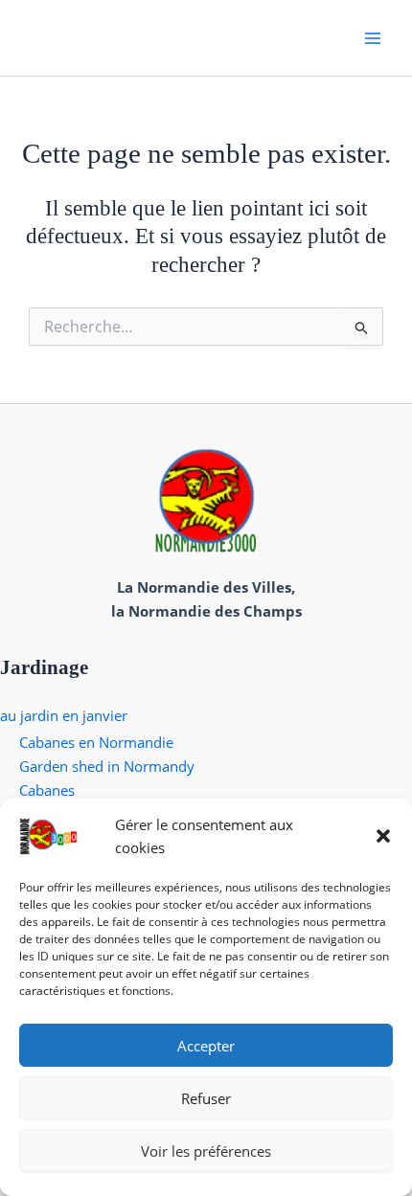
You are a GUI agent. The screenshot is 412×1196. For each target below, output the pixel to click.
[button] (383, 836)
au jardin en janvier (63, 715)
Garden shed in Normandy (107, 766)
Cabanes (47, 790)
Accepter (206, 1045)
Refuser (206, 1098)
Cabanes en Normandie (96, 742)
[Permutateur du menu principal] (373, 37)
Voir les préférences (206, 1151)
